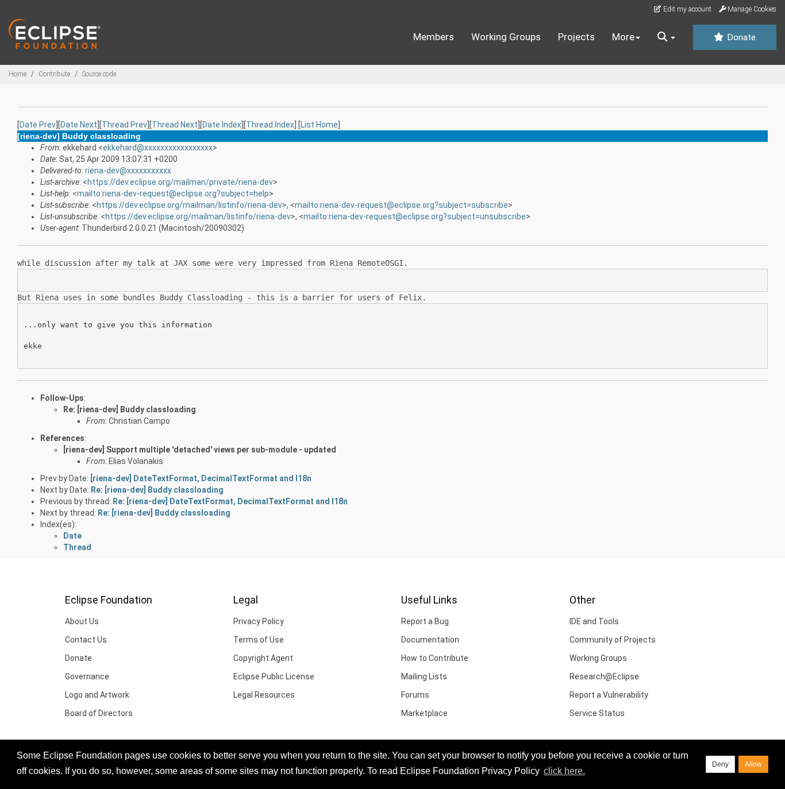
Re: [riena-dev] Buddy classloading (129, 409)
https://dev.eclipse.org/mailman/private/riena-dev (180, 182)
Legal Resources (264, 694)
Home (17, 74)
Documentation (430, 639)
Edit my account (686, 9)
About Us (82, 621)
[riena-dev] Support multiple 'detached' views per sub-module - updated (199, 449)
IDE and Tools (594, 621)
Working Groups (506, 36)
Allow (753, 764)
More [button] (623, 36)
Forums (415, 694)
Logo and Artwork (97, 694)
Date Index (221, 124)
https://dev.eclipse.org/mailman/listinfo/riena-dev (189, 205)
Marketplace (424, 713)
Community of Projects (612, 639)
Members (433, 36)
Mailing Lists (424, 676)
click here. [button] (564, 771)
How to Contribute (434, 658)
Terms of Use (258, 639)
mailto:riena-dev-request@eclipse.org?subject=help (173, 193)
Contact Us (86, 639)
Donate (740, 37)
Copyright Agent (263, 658)
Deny (720, 764)
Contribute (54, 74)
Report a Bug (425, 621)
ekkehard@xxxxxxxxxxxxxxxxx (158, 147)
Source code (99, 74)
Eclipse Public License (273, 676)
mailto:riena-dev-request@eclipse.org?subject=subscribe (401, 205)
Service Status (597, 713)
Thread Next (175, 124)
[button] (666, 37)
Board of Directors (99, 713)
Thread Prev (124, 124)
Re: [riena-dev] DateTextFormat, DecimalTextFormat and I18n (230, 501)
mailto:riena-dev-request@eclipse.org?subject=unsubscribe (414, 216)
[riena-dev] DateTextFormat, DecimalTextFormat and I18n (200, 478)
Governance (87, 676)
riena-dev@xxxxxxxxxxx (128, 170)
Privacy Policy (258, 621)
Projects (576, 36)
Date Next (78, 124)
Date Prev (38, 124)
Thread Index (270, 124)
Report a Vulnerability (608, 694)
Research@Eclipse (604, 676)
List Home (319, 124)
